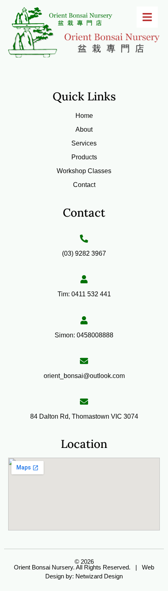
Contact (84, 184)
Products (84, 157)
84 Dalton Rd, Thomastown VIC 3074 (84, 416)
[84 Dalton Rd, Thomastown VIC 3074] (84, 402)
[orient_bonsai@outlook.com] (84, 361)
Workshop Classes (84, 170)
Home (84, 115)
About (84, 129)
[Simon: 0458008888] (84, 320)
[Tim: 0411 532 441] (84, 279)
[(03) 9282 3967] (84, 239)
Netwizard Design (98, 576)
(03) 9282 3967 (84, 253)
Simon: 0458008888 (84, 335)
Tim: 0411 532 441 (84, 294)
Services (84, 143)
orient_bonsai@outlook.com (84, 375)
